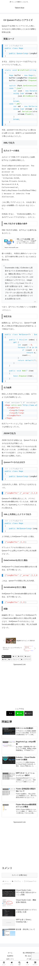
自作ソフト (10, 959)
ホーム (10, 953)
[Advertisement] (19, 685)
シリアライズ (26, 659)
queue (28, 656)
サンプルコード (14, 659)
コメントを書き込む (19, 875)
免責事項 (10, 956)
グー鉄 (29, 959)
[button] (28, 713)
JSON (21, 656)
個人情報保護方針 (29, 953)
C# (15, 656)
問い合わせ (29, 956)
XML (5, 659)
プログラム (7, 656)
